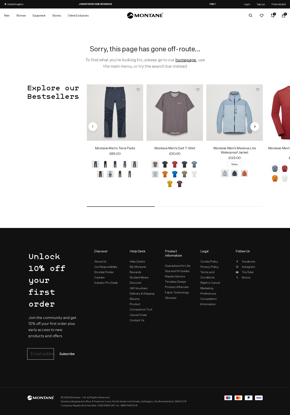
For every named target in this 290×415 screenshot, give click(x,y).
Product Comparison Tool (141, 306)
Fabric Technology (177, 292)
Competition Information (208, 301)
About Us (100, 261)
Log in (247, 4)
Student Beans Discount (139, 280)
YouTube (247, 272)
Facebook (248, 261)
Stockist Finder (104, 272)
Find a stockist (279, 4)
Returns (135, 298)
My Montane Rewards (138, 269)
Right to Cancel (210, 282)
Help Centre (137, 261)
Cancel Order (138, 315)
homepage (185, 59)
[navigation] (92, 126)
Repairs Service (175, 276)
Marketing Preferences (208, 290)
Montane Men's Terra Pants (115, 148)
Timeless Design (175, 281)
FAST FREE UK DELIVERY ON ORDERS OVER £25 (174, 4)
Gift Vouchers (139, 288)
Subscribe (67, 354)
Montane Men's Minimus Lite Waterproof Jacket (234, 150)
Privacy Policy (209, 266)
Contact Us (137, 320)
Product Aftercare (177, 287)
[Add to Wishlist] (138, 89)
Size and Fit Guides (177, 271)
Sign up (261, 4)
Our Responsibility (105, 266)
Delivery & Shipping (142, 293)
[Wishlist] (261, 15)
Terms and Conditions (207, 274)
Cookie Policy (209, 261)
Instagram (248, 266)
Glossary (171, 297)
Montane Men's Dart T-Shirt (174, 148)
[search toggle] (250, 15)
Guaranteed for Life (177, 265)
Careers (99, 277)
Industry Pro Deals (106, 282)
